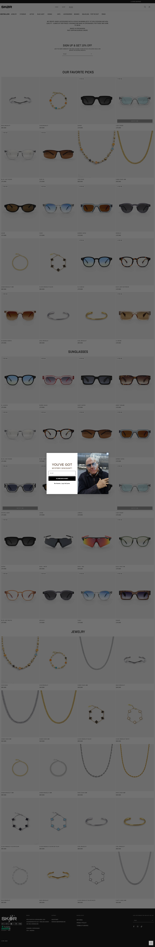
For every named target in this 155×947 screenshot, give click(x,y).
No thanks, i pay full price (62, 483)
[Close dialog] (107, 454)
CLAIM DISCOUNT (62, 478)
